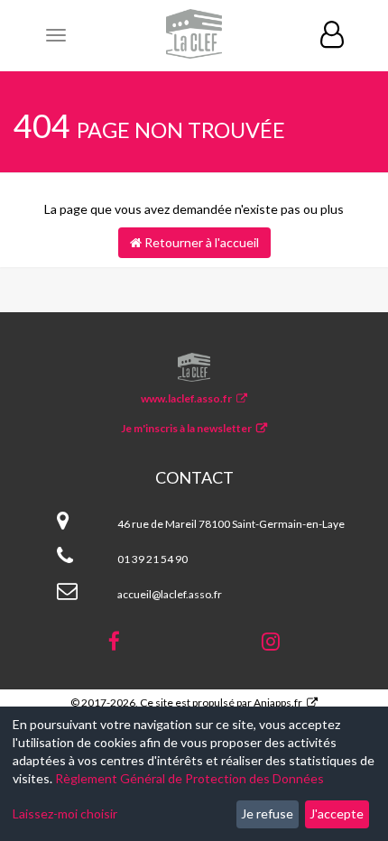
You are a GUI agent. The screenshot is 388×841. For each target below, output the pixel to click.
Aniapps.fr (278, 702)
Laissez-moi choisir (65, 813)
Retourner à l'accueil (200, 242)
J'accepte (336, 813)
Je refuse (267, 813)
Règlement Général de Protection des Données (189, 778)
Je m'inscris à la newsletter (186, 428)
